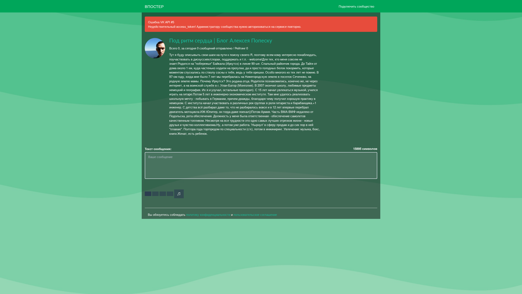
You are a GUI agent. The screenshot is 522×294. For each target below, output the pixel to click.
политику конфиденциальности (208, 214)
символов (365, 149)
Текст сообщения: (158, 149)
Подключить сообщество (356, 6)
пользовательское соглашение (255, 214)
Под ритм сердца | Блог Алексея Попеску (220, 40)
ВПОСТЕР (154, 6)
